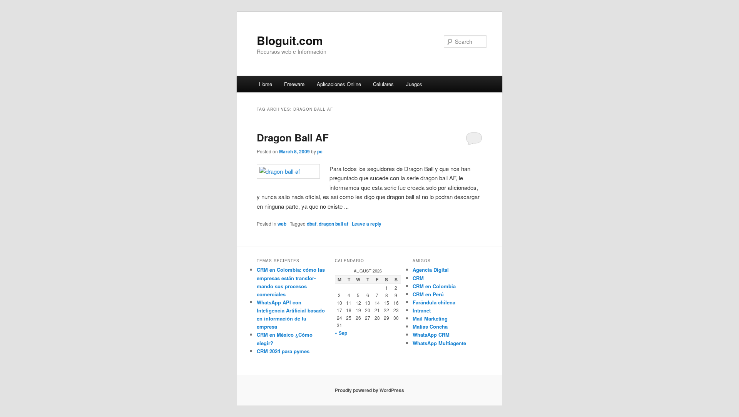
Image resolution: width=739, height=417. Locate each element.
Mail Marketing (430, 318)
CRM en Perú (428, 294)
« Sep (341, 332)
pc (320, 151)
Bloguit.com (290, 40)
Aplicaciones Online (339, 84)
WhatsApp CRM (431, 334)
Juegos (414, 84)
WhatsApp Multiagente (439, 343)
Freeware (294, 84)
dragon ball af (333, 223)
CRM (418, 278)
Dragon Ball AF (293, 137)
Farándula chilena (434, 302)
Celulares (383, 84)
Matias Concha (430, 326)
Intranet (422, 310)
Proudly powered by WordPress (369, 390)
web (282, 223)
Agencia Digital (431, 269)
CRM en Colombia (434, 286)
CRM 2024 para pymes (283, 351)
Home (265, 84)
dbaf (311, 223)
